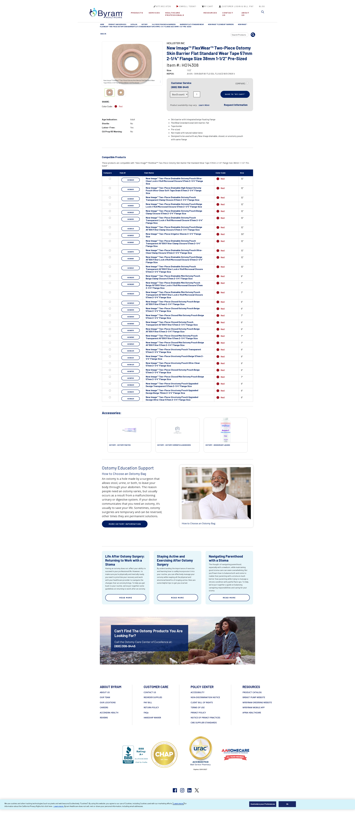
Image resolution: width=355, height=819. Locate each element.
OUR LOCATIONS (108, 702)
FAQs (146, 712)
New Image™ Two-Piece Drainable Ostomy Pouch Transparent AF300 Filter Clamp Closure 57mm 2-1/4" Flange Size (173, 243)
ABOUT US (245, 14)
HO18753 (130, 378)
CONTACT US (227, 14)
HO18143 (130, 229)
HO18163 (130, 242)
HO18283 (130, 284)
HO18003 (130, 180)
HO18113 (131, 206)
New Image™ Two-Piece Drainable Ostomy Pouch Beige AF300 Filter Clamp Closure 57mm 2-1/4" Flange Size (174, 228)
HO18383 (130, 337)
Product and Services (117, 24)
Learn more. (178, 803)
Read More (125, 597)
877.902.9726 (163, 6)
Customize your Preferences (263, 804)
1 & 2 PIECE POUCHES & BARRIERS (164, 24)
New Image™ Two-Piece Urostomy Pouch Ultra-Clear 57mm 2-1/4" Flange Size (173, 364)
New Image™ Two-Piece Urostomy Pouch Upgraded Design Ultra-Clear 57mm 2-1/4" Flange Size (172, 398)
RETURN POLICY (151, 707)
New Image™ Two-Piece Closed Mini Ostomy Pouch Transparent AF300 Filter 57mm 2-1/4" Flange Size (172, 337)
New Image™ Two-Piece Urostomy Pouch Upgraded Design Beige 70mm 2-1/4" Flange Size (172, 391)
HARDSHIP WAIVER (152, 717)
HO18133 (130, 219)
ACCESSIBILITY (197, 692)
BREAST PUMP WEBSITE (254, 697)
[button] (263, 12)
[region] (177, 804)
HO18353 (130, 317)
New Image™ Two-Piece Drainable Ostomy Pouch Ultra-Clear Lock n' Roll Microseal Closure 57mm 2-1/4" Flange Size (174, 181)
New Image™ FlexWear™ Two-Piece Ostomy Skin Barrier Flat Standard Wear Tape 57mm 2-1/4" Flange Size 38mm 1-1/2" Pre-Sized (173, 25)
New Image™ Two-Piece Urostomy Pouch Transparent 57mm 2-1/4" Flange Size (173, 350)
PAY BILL (148, 702)
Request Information (236, 104)
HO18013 (130, 189)
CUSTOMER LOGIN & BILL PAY (237, 6)
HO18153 (130, 235)
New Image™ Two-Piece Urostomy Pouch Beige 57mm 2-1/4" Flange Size (175, 357)
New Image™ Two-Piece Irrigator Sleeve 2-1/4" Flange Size (173, 235)
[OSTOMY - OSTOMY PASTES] (129, 430)
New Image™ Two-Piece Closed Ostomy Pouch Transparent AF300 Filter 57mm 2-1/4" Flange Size (172, 323)
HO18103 (130, 199)
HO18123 (130, 212)
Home (102, 24)
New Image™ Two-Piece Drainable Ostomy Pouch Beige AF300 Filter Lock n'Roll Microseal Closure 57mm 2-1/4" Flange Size (174, 260)
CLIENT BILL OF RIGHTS (202, 702)
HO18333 (130, 310)
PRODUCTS (137, 13)
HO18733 (130, 371)
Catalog (133, 24)
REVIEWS (104, 717)
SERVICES (154, 13)
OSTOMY (144, 24)
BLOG (262, 6)
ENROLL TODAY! (187, 6)
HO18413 (130, 358)
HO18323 (130, 303)
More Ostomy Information (125, 524)
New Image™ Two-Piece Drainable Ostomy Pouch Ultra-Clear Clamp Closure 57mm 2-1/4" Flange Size (174, 251)
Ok (287, 804)
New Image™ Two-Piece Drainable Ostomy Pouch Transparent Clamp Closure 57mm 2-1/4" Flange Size (172, 198)
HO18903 (130, 385)
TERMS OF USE (198, 707)
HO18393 (130, 344)
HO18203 (130, 277)
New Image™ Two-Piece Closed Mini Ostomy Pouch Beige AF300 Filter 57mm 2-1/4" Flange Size (175, 343)
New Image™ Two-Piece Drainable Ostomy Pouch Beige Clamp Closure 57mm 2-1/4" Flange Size (174, 212)
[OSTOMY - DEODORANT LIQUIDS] (226, 430)
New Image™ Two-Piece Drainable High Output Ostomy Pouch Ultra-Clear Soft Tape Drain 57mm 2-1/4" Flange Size (173, 190)
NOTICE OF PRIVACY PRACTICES (205, 717)
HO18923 (130, 399)
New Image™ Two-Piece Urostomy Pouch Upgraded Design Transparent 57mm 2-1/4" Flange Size (172, 384)
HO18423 (130, 364)
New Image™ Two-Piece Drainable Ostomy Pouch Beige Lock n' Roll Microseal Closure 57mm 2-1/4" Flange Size (174, 205)
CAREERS (104, 707)
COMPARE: (240, 83)
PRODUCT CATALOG (252, 692)
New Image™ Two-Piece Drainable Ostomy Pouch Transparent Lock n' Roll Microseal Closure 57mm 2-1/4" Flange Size (174, 220)
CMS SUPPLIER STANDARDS (204, 722)
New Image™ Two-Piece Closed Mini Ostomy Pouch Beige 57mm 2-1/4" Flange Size (175, 316)
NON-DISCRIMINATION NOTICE (205, 697)
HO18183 (130, 259)
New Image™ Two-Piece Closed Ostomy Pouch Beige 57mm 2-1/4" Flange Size (173, 309)
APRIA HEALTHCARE (252, 712)
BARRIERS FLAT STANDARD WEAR (192, 24)
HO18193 (130, 268)
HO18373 (130, 330)
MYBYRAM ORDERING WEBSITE (257, 702)
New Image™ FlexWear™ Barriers (221, 24)
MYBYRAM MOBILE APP (254, 707)
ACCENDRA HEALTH (109, 712)
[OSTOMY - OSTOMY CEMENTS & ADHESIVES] (177, 430)
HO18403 (130, 351)
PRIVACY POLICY (198, 712)
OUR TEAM (105, 697)
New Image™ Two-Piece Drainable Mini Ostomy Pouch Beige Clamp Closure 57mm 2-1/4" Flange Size (173, 277)
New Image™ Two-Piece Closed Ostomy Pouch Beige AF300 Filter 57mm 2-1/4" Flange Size (173, 302)
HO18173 (131, 252)
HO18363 (130, 324)
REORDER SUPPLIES (153, 697)
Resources (210, 13)
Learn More (204, 105)
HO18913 (130, 392)
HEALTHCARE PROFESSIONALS (174, 14)
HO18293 (130, 294)
